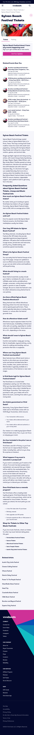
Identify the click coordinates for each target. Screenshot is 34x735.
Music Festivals (18, 10)
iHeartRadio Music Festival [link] (10, 584)
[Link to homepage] (17, 5)
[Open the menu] (2, 5)
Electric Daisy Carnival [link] (9, 575)
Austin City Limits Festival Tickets (17, 549)
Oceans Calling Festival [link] (9, 566)
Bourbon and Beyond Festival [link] (11, 601)
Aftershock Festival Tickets (15, 543)
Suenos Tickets (11, 540)
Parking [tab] (13, 39)
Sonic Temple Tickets (13, 546)
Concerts (9, 10)
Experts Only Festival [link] (9, 605)
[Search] (30, 5)
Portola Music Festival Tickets (16, 537)
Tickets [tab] (5, 39)
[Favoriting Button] (31, 15)
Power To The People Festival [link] (11, 579)
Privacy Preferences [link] (8, 721)
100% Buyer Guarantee (19, 2)
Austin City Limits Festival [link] (10, 562)
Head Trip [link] (5, 588)
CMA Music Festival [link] (8, 597)
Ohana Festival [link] (7, 571)
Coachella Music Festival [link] (10, 592)
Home (3, 10)
